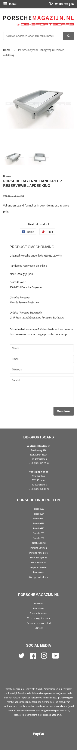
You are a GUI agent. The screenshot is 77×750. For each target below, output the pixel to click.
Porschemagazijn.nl (14, 688)
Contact (39, 627)
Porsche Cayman (38, 547)
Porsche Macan (38, 562)
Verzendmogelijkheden (38, 618)
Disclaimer (38, 608)
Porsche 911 (38, 508)
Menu (12, 4)
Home (6, 50)
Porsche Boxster (38, 542)
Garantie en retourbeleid (39, 623)
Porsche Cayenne (38, 557)
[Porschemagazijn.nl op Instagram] (44, 655)
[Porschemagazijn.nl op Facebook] (33, 655)
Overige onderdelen (38, 577)
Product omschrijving (32, 247)
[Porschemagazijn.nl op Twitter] (21, 655)
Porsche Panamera (38, 552)
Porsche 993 (38, 518)
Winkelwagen (64, 4)
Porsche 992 (38, 538)
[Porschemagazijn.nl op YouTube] (55, 655)
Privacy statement (38, 613)
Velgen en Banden (38, 567)
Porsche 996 (38, 523)
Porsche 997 (38, 528)
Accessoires (38, 572)
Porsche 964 (38, 513)
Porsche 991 (38, 533)
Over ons (38, 603)
